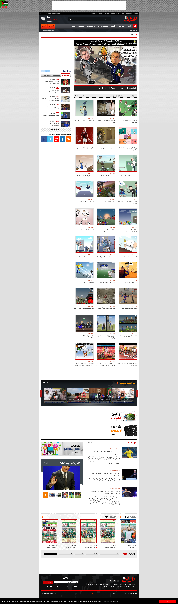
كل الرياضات (91, 26)
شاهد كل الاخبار (56, 130)
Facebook (43, 30)
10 (132, 95)
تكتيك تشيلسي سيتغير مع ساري (107, 282)
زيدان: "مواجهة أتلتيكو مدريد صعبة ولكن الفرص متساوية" (127, 364)
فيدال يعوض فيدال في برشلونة (130, 282)
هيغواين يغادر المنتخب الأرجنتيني (85, 257)
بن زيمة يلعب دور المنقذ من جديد (129, 257)
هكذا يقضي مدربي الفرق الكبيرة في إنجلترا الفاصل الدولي (84, 309)
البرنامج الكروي (47, 75)
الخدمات (81, 26)
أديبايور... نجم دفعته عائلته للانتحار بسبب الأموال (106, 452)
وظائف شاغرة (94, 13)
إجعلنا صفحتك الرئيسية (127, 13)
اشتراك (50, 582)
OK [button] (167, 601)
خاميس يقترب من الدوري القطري (51, 115)
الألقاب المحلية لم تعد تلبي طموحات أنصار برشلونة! (127, 202)
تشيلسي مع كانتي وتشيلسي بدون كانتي (128, 336)
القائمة (113, 434)
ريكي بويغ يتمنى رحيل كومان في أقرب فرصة (51, 108)
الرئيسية (136, 13)
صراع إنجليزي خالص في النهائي (86, 201)
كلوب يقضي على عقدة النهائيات (107, 175)
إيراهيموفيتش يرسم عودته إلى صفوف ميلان (106, 121)
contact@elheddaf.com (47, 593)
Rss (53, 30)
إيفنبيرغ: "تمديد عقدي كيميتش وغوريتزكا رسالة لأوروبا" (51, 82)
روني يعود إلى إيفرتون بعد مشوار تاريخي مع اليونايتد (106, 337)
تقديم (67, 586)
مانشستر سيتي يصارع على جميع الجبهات (106, 257)
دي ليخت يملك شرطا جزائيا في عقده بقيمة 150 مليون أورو (50, 99)
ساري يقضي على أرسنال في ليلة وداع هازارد (84, 175)
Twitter (49, 30)
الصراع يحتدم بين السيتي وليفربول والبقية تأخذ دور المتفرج (107, 230)
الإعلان (58, 586)
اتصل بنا (100, 13)
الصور (44, 26)
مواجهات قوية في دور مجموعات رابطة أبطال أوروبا (128, 149)
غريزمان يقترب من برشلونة (109, 201)
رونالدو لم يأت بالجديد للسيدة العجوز (85, 229)
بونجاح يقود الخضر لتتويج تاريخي (107, 148)
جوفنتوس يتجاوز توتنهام (87, 282)
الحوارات (121, 26)
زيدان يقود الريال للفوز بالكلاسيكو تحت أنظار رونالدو (128, 121)
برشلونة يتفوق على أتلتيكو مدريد (129, 308)
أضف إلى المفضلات (115, 13)
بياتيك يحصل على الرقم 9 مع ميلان (85, 148)
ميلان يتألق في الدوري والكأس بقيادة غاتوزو (106, 309)
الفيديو (51, 26)
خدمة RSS (107, 13)
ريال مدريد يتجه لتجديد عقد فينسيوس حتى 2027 (52, 91)
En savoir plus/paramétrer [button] (111, 601)
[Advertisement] (89, 5)
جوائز (73, 26)
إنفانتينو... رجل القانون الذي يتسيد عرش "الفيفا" (106, 474)
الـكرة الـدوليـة (65, 75)
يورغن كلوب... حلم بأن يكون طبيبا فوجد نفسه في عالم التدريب (105, 492)
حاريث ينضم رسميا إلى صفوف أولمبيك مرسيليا (52, 124)
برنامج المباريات (103, 26)
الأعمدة (113, 26)
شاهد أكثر (45, 383)
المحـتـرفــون (56, 75)
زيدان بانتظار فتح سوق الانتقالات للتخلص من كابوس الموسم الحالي (127, 230)
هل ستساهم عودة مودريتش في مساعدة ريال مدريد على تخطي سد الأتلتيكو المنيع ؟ (105, 365)
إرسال (54, 554)
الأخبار (129, 26)
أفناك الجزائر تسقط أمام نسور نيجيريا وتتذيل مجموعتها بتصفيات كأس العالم (84, 364)
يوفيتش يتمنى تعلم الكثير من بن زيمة (128, 175)
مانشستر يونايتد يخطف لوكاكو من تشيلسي (85, 337)
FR (41, 13)
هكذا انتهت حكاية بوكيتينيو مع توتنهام (84, 120)
